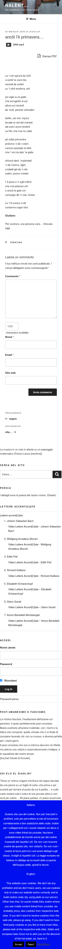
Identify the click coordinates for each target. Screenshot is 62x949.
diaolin (35, 31)
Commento (12, 276)
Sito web (10, 373)
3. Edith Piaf (11, 556)
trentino (16, 242)
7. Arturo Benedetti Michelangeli (22, 615)
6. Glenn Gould (12, 601)
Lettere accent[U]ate (11, 515)
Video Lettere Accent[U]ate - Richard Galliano (33, 576)
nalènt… (16, 5)
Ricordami (10, 680)
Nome (9, 337)
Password (6, 664)
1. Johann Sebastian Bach (19, 521)
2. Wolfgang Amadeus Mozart (21, 538)
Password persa (9, 699)
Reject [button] (31, 944)
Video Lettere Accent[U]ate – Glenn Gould (31, 607)
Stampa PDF (49, 56)
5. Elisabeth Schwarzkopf (18, 583)
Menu (33, 19)
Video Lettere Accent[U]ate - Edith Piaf (29, 562)
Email (9, 355)
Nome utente (7, 647)
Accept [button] (18, 944)
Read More (43, 944)
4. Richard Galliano (14, 570)
